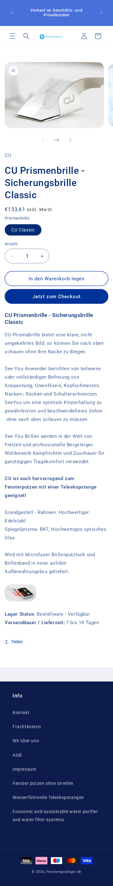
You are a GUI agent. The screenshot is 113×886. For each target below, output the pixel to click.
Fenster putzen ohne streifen (43, 783)
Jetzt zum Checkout (57, 296)
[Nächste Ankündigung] (101, 13)
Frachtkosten (27, 726)
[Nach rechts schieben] (70, 140)
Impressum (24, 769)
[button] (12, 36)
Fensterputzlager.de (63, 872)
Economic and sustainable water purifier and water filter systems (55, 815)
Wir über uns (26, 740)
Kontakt (21, 712)
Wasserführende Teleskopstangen (48, 797)
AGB (17, 755)
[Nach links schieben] (43, 140)
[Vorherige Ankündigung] (12, 13)
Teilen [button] (17, 641)
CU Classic (23, 229)
